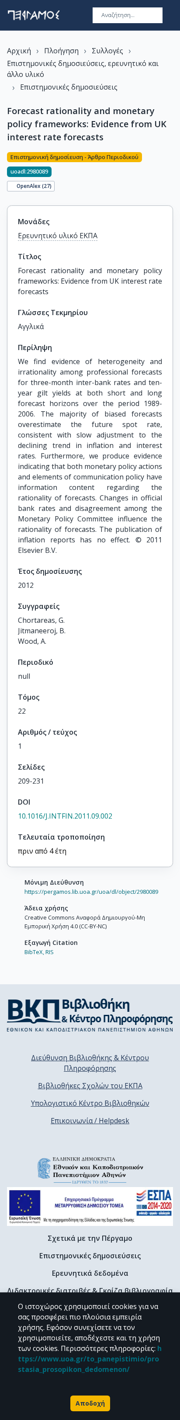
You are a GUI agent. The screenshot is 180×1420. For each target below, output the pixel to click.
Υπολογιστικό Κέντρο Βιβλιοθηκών (90, 1103)
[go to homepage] (33, 15)
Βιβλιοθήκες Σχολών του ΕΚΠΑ (90, 1085)
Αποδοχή (90, 1403)
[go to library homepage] (90, 1014)
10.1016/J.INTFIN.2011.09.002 (65, 816)
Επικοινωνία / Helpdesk (90, 1120)
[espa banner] (90, 1206)
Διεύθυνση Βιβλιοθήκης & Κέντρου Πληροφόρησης (90, 1063)
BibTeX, (34, 952)
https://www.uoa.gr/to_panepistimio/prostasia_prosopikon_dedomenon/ (90, 1359)
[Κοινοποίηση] (169, 173)
